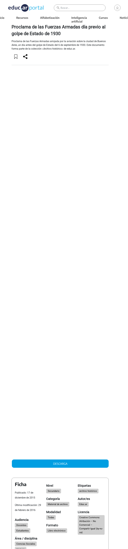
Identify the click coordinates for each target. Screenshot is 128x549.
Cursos (103, 17)
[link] (117, 8)
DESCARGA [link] (60, 463)
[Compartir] (25, 56)
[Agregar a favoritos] (16, 56)
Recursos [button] (22, 17)
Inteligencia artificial (79, 19)
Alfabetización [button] (49, 17)
